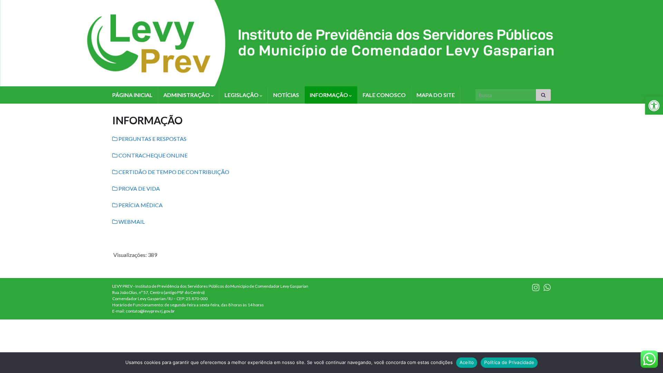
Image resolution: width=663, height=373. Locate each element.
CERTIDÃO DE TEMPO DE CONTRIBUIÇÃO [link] (173, 172)
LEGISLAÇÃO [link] (242, 95)
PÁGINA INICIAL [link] (132, 95)
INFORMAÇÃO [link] (329, 95)
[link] (654, 106)
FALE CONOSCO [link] (384, 95)
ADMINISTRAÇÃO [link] (187, 95)
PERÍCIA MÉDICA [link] (140, 205)
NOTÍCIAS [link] (286, 95)
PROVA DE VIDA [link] (138, 188)
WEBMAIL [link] (131, 221)
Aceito (467, 362)
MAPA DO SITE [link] (435, 95)
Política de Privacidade (509, 362)
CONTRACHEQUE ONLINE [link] (152, 155)
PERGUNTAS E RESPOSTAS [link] (151, 138)
